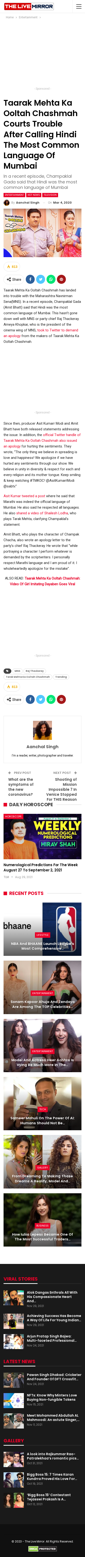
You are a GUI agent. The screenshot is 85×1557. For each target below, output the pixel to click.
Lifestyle (43, 935)
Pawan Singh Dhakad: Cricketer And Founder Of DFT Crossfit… (54, 1376)
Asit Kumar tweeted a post (24, 496)
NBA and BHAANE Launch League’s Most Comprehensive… (42, 946)
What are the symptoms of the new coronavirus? (21, 787)
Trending (61, 677)
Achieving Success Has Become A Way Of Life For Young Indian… (54, 1317)
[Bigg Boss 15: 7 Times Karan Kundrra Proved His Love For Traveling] (14, 1480)
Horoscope (13, 816)
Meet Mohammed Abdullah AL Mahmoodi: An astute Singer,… (53, 1417)
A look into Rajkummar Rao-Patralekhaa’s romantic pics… (53, 1456)
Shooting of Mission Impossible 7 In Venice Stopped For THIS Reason (61, 789)
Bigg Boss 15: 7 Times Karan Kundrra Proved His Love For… (52, 1476)
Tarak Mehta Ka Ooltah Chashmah (28, 677)
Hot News (34, 195)
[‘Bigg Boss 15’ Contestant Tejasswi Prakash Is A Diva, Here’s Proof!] (14, 1500)
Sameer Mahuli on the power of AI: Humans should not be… (42, 1120)
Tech (42, 1109)
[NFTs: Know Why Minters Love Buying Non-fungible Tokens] (14, 1400)
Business (42, 1226)
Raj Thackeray (35, 671)
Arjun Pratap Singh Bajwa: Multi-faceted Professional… (52, 1338)
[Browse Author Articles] (42, 730)
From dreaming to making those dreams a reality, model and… (42, 1179)
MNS (17, 671)
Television (50, 195)
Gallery (42, 1167)
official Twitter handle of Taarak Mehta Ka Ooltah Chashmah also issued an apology (42, 440)
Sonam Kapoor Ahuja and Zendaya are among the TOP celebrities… (43, 1004)
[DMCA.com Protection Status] (42, 1549)
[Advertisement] (42, 54)
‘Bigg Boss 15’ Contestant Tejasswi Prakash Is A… (49, 1497)
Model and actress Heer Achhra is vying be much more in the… (42, 1062)
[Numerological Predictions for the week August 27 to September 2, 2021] (42, 836)
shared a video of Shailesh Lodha (42, 513)
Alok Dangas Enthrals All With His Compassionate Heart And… (52, 1296)
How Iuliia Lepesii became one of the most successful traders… (42, 1237)
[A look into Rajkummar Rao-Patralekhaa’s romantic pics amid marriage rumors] (14, 1459)
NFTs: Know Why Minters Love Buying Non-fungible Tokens (52, 1397)
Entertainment (14, 195)
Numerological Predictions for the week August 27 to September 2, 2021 (41, 867)
